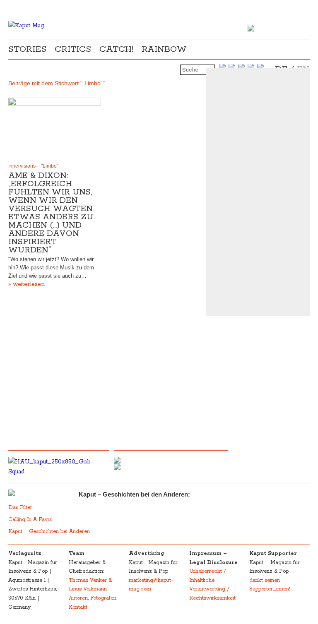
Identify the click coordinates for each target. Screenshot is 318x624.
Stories (27, 49)
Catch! (116, 49)
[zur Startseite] (26, 25)
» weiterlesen (26, 284)
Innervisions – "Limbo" (33, 165)
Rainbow (164, 49)
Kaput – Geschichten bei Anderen (49, 531)
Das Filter (21, 507)
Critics (73, 49)
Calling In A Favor (30, 519)
